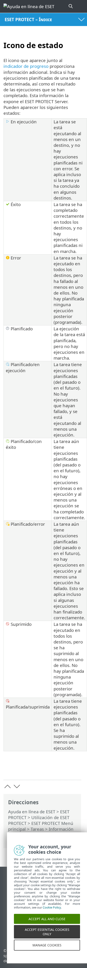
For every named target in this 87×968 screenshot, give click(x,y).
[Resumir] (75, 769)
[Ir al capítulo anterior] (7, 786)
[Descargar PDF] (63, 769)
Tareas (37, 829)
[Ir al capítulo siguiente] (17, 786)
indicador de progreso (25, 66)
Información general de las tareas (41, 832)
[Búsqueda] (71, 6)
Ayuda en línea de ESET (31, 811)
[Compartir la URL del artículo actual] (51, 769)
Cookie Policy (52, 912)
